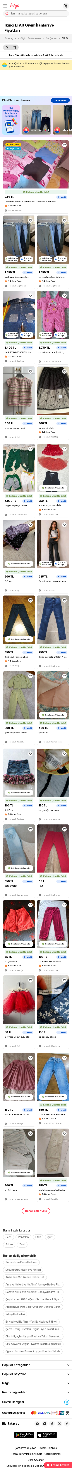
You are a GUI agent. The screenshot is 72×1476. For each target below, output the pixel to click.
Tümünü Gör (60, 100)
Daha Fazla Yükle (36, 1211)
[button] (5, 6)
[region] (37, 120)
